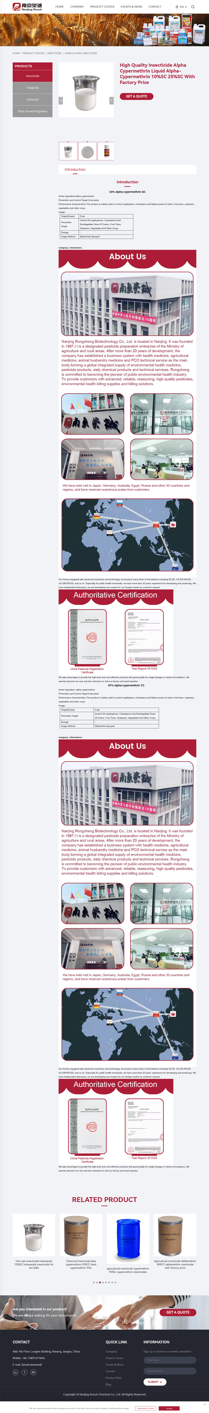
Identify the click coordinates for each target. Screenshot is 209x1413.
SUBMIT (153, 1382)
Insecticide (54, 53)
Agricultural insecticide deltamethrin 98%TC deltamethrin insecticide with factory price (128, 1264)
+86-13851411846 (33, 1358)
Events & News (131, 6)
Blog (108, 1384)
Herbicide (33, 99)
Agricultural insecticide (81, 53)
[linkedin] (16, 1372)
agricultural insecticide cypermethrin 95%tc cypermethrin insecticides (81, 1270)
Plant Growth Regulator (33, 111)
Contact (155, 6)
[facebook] (24, 1372)
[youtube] (33, 1372)
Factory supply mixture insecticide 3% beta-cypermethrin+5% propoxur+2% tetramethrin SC (175, 1264)
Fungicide (33, 87)
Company (77, 6)
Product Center (102, 6)
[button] (94, 1282)
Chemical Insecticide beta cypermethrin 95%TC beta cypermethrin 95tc (34, 1264)
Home (60, 6)
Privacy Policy (114, 1377)
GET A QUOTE (136, 96)
